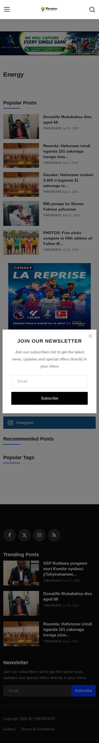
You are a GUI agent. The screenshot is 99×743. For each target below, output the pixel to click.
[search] (92, 10)
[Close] (90, 336)
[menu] (7, 10)
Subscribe (49, 398)
